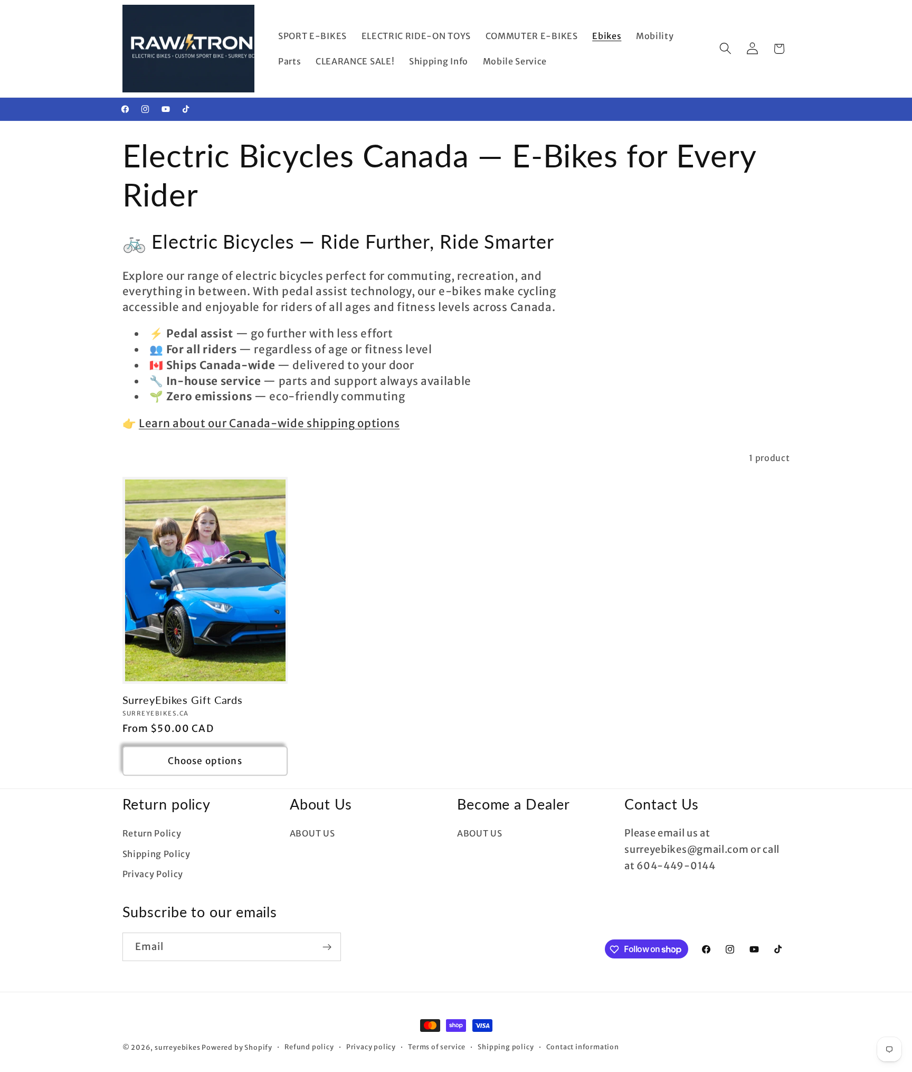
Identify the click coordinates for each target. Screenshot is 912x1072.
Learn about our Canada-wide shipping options (269, 423)
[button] (725, 48)
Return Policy (152, 833)
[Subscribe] (327, 947)
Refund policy (309, 1047)
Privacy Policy (153, 874)
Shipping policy (506, 1047)
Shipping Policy (156, 854)
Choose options (205, 761)
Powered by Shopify (237, 1047)
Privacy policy (371, 1047)
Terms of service (437, 1047)
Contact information (582, 1047)
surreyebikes (178, 1047)
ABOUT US (312, 833)
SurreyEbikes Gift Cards (182, 700)
